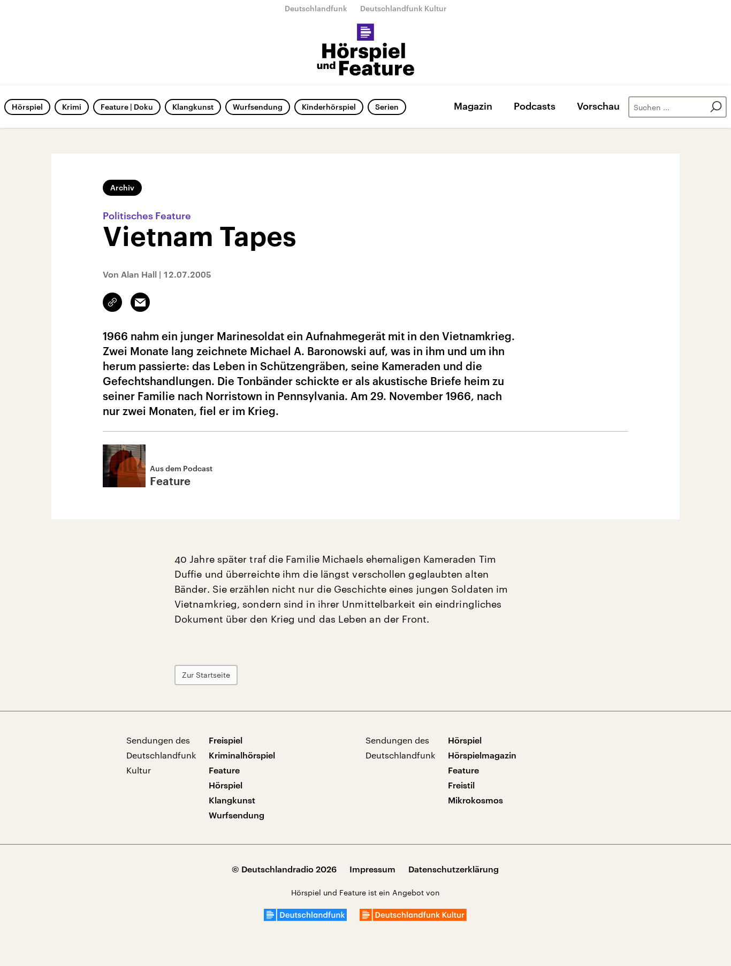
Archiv (122, 187)
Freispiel (225, 740)
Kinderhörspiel (329, 106)
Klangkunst (193, 106)
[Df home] (305, 918)
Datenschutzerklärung (453, 869)
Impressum (372, 869)
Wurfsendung (258, 106)
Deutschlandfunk (316, 8)
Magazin (473, 106)
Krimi (71, 106)
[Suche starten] (716, 107)
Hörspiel (27, 106)
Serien (387, 106)
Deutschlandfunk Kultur (403, 8)
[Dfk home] (413, 918)
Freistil (461, 785)
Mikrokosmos (475, 800)
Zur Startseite (206, 674)
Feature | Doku (127, 106)
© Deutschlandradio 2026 (284, 869)
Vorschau (598, 106)
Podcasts (534, 106)
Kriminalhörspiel (242, 755)
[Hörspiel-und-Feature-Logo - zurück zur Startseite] (365, 50)
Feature (224, 770)
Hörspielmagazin (482, 755)
